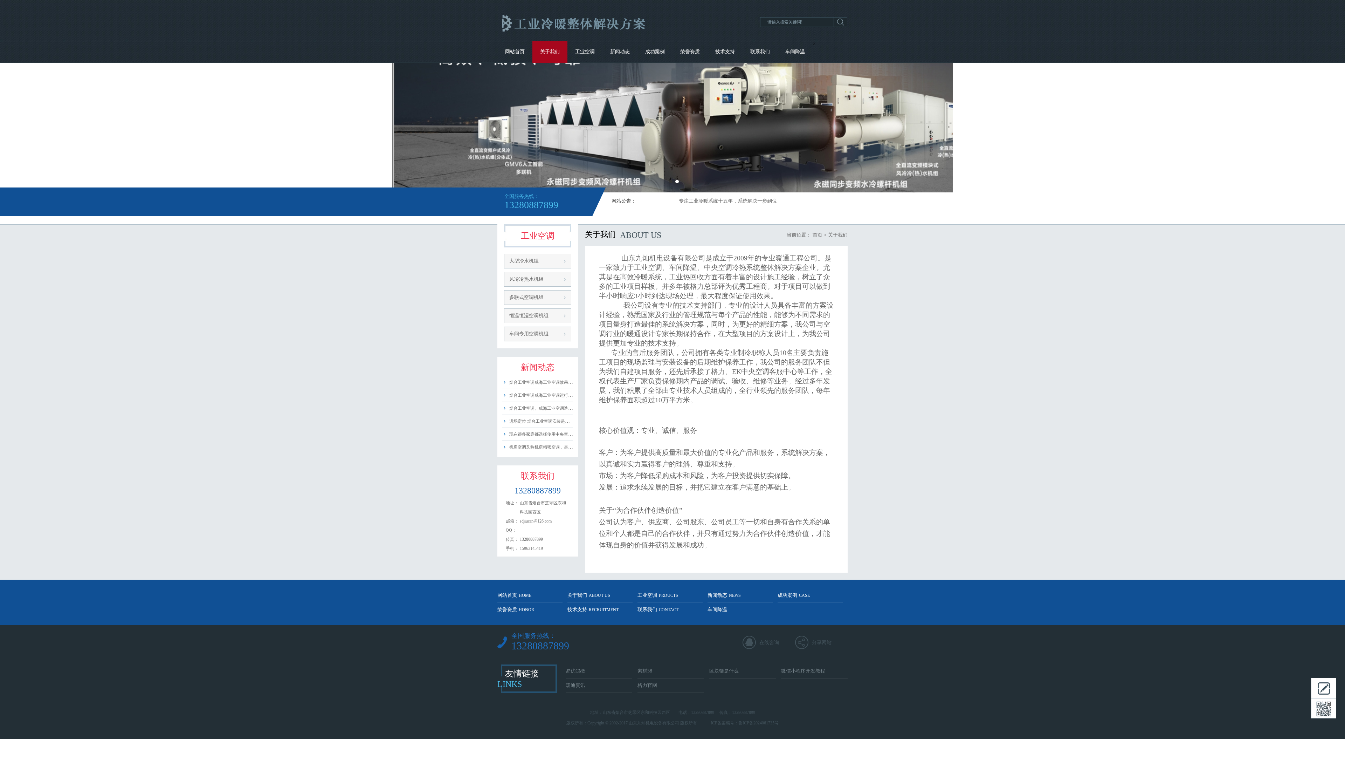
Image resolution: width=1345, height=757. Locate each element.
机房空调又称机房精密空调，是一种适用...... (550, 447)
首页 (817, 235)
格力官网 (647, 685)
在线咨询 (769, 642)
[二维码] (1323, 708)
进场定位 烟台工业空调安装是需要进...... (546, 421)
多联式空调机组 (526, 297)
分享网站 (822, 642)
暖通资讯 (575, 685)
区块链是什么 (724, 671)
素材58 (644, 671)
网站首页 (515, 51)
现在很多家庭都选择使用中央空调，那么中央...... (554, 434)
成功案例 (655, 51)
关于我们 (550, 51)
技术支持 (725, 51)
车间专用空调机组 (529, 333)
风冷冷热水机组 (526, 279)
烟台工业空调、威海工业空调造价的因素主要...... (554, 408)
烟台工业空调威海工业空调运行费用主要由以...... (554, 395)
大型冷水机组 (524, 261)
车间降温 (795, 51)
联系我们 (760, 51)
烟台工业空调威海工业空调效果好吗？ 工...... (550, 382)
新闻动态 (620, 51)
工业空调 (585, 51)
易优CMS (576, 671)
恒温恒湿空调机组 (529, 315)
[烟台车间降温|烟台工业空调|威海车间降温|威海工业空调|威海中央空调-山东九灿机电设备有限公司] (601, 39)
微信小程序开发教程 (803, 671)
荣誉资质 (690, 51)
